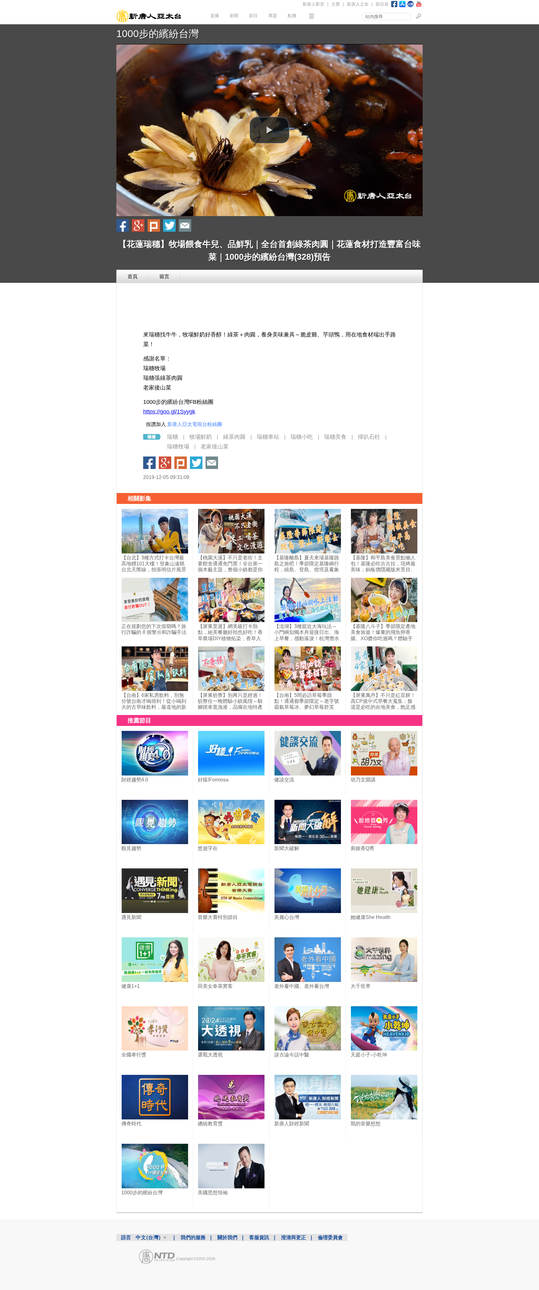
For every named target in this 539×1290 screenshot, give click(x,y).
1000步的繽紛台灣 (157, 33)
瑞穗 (172, 437)
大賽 (335, 4)
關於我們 (227, 1237)
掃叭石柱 (369, 437)
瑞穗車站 (268, 437)
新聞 (234, 15)
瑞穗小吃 (301, 437)
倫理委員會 (330, 1237)
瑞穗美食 (335, 437)
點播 (292, 15)
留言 (164, 276)
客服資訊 (259, 1237)
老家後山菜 (215, 446)
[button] (269, 130)
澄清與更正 (293, 1237)
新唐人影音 (313, 4)
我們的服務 (193, 1237)
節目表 (382, 4)
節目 (253, 15)
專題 (272, 15)
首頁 (133, 276)
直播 (214, 15)
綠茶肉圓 (234, 437)
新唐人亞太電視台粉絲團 (194, 424)
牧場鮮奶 (200, 437)
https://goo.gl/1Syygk (169, 411)
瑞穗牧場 (178, 446)
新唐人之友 (358, 4)
